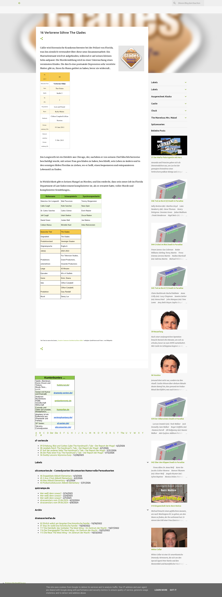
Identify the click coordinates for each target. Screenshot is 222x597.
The (122, 433)
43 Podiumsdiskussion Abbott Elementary (59, 483)
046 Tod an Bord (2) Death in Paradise (167, 201)
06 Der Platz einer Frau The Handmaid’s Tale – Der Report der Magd (71, 453)
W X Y (139, 433)
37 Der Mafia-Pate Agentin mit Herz (166, 157)
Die (56, 433)
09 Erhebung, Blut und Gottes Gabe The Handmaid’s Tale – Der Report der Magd (77, 446)
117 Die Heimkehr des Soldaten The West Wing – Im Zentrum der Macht (73, 528)
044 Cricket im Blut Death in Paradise (166, 245)
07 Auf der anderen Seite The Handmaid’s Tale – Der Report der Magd (72, 450)
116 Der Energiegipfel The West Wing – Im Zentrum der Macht (68, 530)
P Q (105, 433)
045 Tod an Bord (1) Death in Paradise (167, 288)
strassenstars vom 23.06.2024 (54, 500)
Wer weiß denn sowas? (50, 493)
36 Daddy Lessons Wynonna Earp (55, 455)
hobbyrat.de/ (63, 385)
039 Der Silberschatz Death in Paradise (167, 419)
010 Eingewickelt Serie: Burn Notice (166, 506)
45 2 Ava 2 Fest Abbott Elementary (56, 478)
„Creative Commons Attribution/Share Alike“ (70, 340)
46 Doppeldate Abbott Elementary (56, 476)
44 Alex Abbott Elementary (52, 480)
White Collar (156, 549)
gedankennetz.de (63, 401)
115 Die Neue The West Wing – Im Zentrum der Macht (65, 532)
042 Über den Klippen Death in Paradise (167, 462)
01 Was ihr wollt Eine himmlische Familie (58, 526)
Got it (173, 590)
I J (77, 433)
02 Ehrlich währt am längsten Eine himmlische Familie (64, 523)
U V (129, 433)
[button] (41, 38)
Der (51, 433)
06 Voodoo (156, 375)
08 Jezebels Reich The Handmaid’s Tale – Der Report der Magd (69, 448)
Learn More (161, 590)
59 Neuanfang (157, 332)
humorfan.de (63, 409)
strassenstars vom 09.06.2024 (54, 502)
